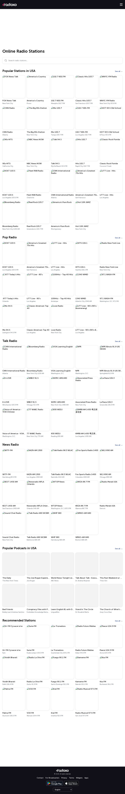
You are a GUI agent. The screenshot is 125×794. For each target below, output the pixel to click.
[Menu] (121, 4)
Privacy (64, 778)
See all (117, 71)
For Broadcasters (52, 778)
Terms (71, 778)
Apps (86, 778)
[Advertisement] (62, 30)
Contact (40, 778)
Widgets (79, 778)
